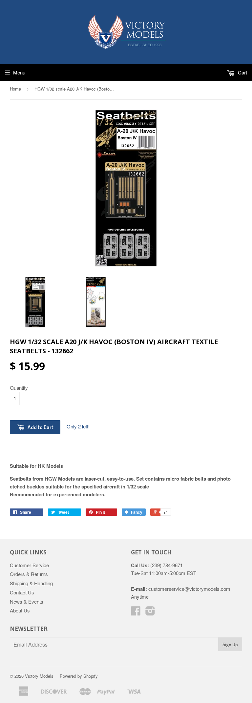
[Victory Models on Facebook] (136, 612)
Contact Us (22, 592)
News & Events (26, 601)
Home (15, 89)
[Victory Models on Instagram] (150, 612)
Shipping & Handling (31, 583)
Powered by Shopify (79, 676)
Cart (242, 72)
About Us (20, 610)
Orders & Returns (29, 573)
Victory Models (39, 676)
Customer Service (29, 565)
